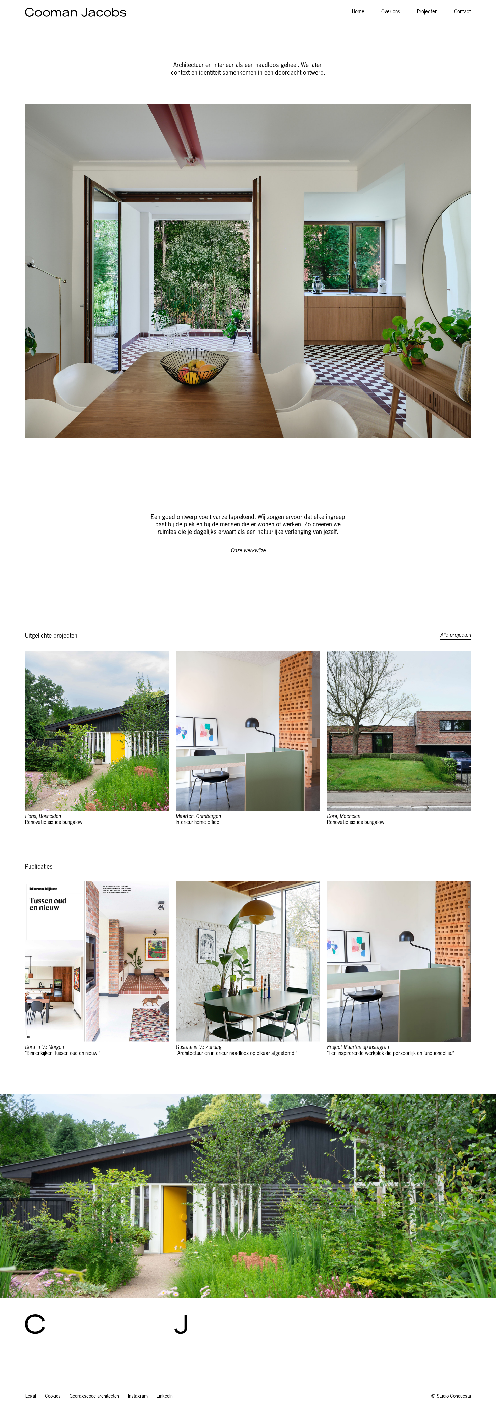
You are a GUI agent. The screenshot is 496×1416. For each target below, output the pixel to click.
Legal (30, 1396)
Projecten (427, 12)
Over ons (390, 12)
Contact (462, 12)
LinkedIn (165, 1396)
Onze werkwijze (248, 551)
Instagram (138, 1396)
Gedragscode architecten (94, 1396)
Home (358, 12)
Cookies (53, 1396)
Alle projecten (455, 635)
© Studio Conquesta (451, 1396)
